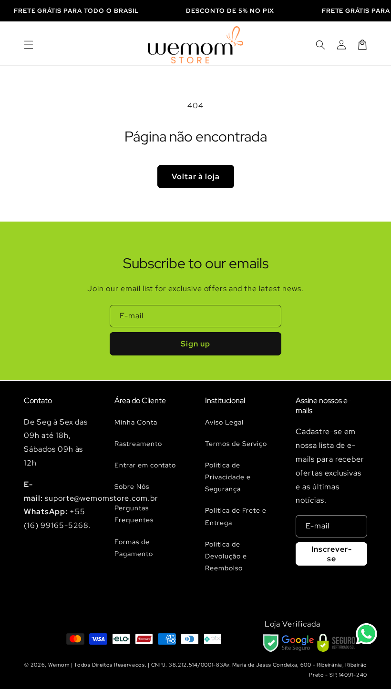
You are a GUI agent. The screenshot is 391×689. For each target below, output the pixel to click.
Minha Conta (135, 422)
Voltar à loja (196, 177)
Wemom (59, 664)
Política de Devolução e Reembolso (226, 556)
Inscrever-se (331, 553)
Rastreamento (138, 443)
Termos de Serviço (236, 443)
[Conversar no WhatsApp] (366, 633)
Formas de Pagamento (133, 547)
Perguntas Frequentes (134, 514)
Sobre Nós (131, 486)
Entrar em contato (145, 465)
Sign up (195, 344)
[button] (28, 44)
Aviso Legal (224, 422)
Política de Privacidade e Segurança (227, 477)
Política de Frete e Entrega (236, 516)
